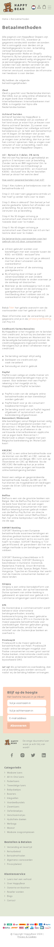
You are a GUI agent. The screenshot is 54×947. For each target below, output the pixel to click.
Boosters (11, 794)
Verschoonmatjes (16, 815)
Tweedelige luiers (16, 785)
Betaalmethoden (16, 855)
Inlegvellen (12, 798)
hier (11, 307)
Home (5, 19)
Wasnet (11, 828)
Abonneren (18, 725)
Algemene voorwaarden (20, 860)
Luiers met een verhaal (19, 879)
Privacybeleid (14, 864)
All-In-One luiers (15, 777)
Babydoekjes (14, 789)
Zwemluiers (13, 806)
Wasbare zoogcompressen (20, 832)
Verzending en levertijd (19, 847)
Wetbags (11, 823)
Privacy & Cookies (27, 937)
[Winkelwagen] (44, 7)
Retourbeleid (14, 851)
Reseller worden (15, 892)
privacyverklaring (40, 318)
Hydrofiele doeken (16, 819)
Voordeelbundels (16, 802)
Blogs (10, 896)
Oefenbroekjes (15, 811)
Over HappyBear (16, 883)
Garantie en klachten (18, 887)
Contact (11, 900)
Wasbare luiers (14, 772)
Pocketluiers (13, 781)
